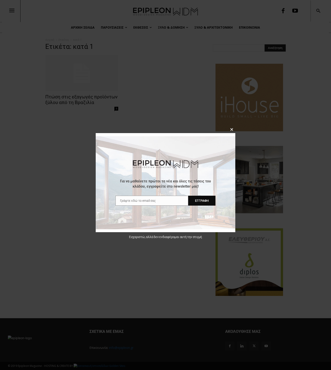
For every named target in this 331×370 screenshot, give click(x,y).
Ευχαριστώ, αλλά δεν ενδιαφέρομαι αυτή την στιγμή (165, 237)
